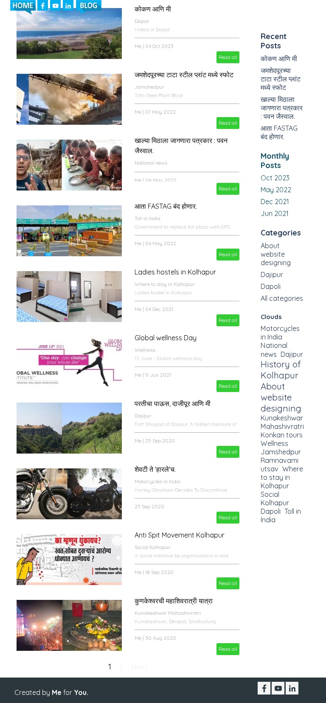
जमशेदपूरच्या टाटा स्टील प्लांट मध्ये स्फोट (184, 74)
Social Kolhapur (153, 547)
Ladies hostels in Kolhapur (175, 272)
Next (139, 666)
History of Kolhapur (281, 370)
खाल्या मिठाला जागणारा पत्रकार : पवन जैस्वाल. (282, 107)
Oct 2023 (275, 178)
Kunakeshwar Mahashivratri (168, 613)
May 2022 (276, 189)
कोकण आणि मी (279, 58)
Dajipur (143, 415)
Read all (228, 57)
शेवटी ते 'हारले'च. (155, 469)
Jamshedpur (149, 87)
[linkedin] (68, 5)
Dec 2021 (275, 201)
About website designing (276, 254)
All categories (282, 298)
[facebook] (42, 5)
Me (138, 46)
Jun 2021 (275, 213)
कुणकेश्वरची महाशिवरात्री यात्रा (174, 601)
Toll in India (147, 218)
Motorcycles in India (157, 481)
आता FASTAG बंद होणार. (166, 206)
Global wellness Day (166, 337)
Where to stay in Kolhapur (165, 284)
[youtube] (55, 5)
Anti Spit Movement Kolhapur (180, 535)
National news (151, 163)
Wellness (145, 350)
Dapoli (271, 286)
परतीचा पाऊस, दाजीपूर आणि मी (173, 403)
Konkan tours (282, 435)
